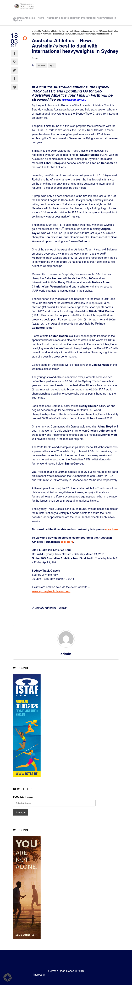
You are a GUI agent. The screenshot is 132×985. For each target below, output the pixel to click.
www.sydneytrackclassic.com (51, 591)
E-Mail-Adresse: (23, 797)
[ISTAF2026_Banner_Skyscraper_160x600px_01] (27, 776)
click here (66, 542)
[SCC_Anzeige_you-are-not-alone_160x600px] (27, 938)
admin (41, 65)
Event (35, 58)
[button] (7, 977)
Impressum (39, 974)
